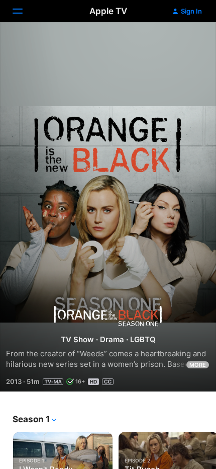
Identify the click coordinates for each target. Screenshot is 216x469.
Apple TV (108, 11)
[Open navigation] (24, 11)
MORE (197, 364)
